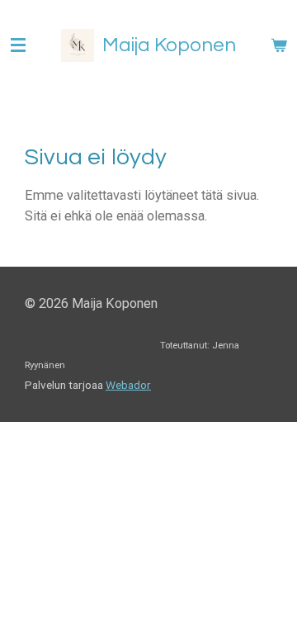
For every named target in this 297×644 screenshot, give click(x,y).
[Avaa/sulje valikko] (18, 45)
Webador (128, 384)
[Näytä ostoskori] (279, 45)
